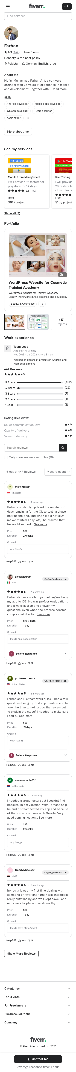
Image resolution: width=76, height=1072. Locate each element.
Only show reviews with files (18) (31, 457)
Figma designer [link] (43, 111)
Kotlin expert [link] (14, 118)
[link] (38, 1059)
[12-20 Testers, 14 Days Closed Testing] (37, 322)
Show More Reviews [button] (21, 953)
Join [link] (66, 6)
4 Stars (10, 388)
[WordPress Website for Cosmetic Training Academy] (14, 322)
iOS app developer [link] (17, 111)
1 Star (9, 405)
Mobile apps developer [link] (48, 104)
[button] (8, 6)
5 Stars (10, 382)
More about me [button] (18, 131)
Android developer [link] (18, 104)
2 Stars (10, 399)
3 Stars (10, 393)
